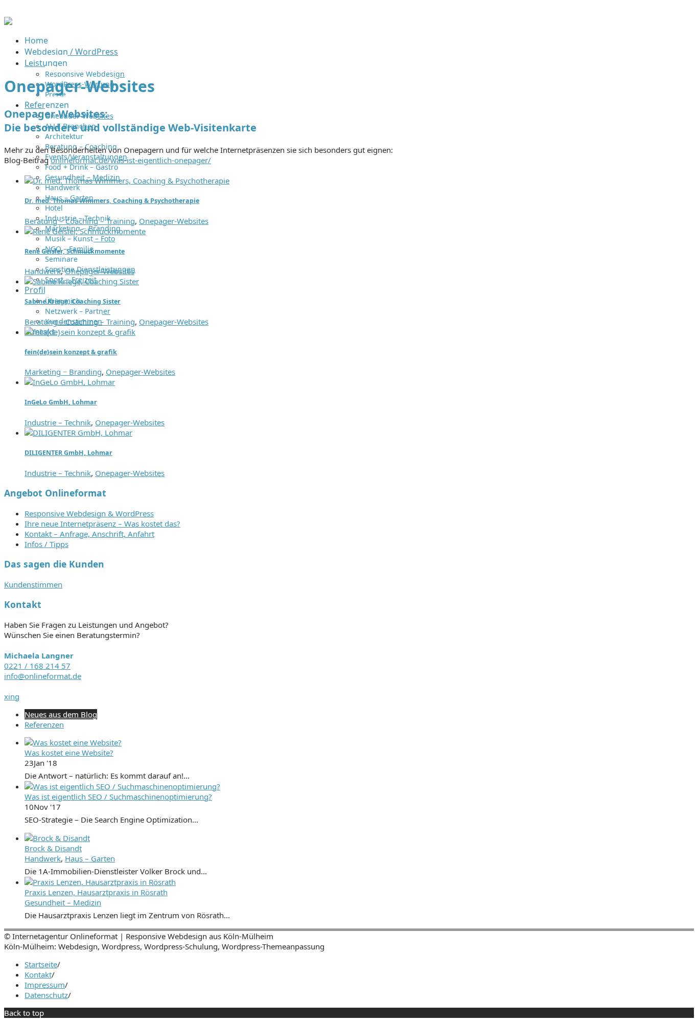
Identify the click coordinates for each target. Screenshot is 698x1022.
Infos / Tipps (46, 544)
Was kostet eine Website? (69, 752)
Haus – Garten (90, 858)
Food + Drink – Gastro (81, 167)
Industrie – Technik (58, 422)
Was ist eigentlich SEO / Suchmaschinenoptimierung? (118, 796)
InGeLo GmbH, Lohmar (61, 402)
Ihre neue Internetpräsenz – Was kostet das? (102, 523)
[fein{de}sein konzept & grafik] (80, 332)
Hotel (54, 208)
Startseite (41, 964)
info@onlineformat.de (42, 676)
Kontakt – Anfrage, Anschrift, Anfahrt (89, 534)
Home (36, 40)
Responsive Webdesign (85, 74)
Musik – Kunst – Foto (80, 238)
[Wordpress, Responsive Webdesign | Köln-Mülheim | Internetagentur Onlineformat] (8, 22)
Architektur (64, 136)
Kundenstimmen (33, 584)
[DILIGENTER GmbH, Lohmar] (78, 432)
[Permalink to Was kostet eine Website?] (73, 742)
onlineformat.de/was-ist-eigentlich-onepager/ (131, 160)
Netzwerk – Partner (77, 311)
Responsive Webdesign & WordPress (89, 513)
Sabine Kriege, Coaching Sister (73, 301)
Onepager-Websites (173, 221)
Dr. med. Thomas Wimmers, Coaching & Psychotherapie (112, 200)
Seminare (61, 259)
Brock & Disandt (53, 848)
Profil (35, 290)
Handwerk (62, 187)
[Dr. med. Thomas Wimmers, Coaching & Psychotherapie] (127, 180)
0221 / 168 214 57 (37, 666)
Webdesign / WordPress (71, 51)
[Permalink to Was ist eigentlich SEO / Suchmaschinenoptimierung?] (122, 786)
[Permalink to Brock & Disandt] (57, 838)
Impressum (45, 985)
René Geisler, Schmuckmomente (75, 251)
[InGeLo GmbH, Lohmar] (70, 382)
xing (11, 696)
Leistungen (46, 63)
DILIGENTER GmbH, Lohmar (68, 452)
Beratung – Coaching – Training (80, 221)
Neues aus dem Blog (61, 714)
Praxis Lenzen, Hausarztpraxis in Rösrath (96, 892)
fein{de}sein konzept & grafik (71, 352)
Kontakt (38, 974)
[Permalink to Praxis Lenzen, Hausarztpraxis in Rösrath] (100, 882)
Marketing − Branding (63, 372)
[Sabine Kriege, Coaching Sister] (82, 281)
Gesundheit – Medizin (63, 902)
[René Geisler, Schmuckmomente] (85, 231)
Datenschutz (46, 995)
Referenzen (47, 104)
